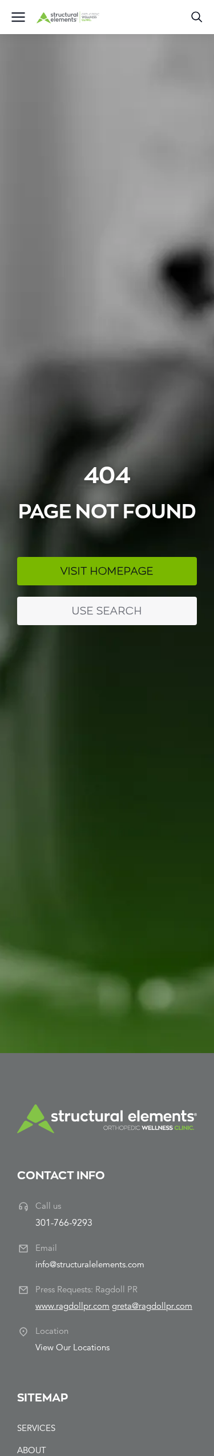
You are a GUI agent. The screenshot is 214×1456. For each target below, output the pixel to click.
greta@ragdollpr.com (152, 1307)
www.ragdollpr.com (72, 1307)
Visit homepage (107, 570)
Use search (107, 610)
